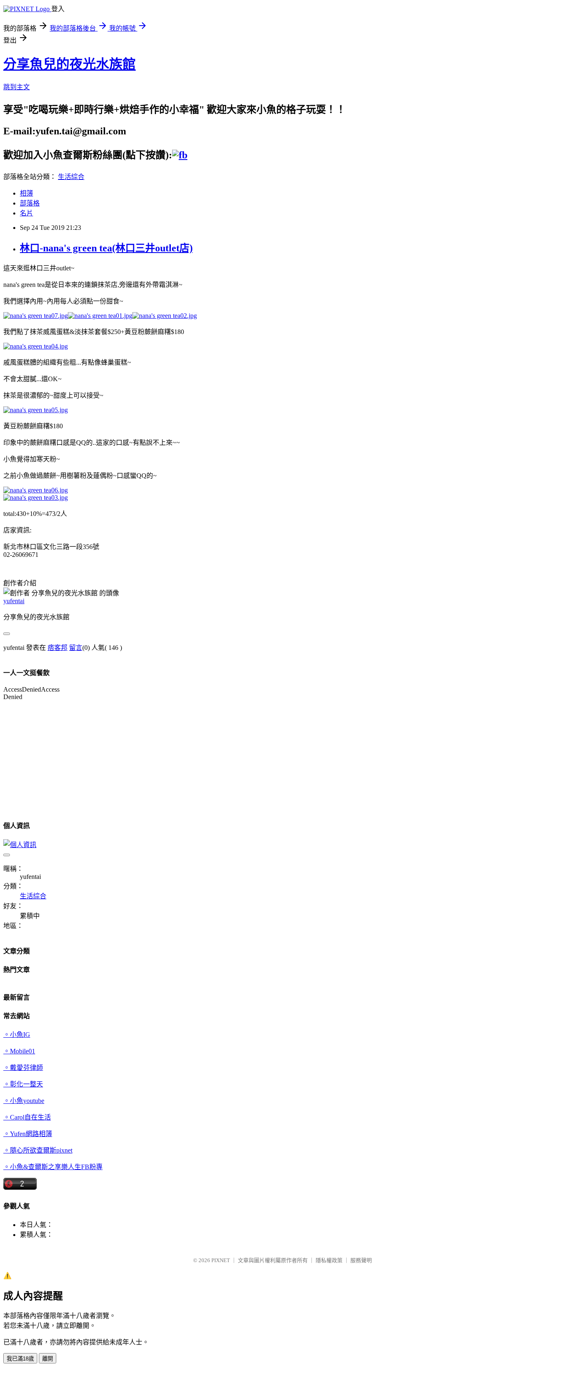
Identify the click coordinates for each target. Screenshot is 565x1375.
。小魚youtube (23, 1100)
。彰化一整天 (23, 1084)
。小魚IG (16, 1034)
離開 (47, 1359)
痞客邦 (57, 647)
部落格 (30, 203)
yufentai (13, 600)
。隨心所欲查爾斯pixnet (37, 1150)
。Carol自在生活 (27, 1117)
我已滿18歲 (20, 1359)
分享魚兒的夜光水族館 (69, 64)
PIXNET (220, 1260)
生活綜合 (71, 176)
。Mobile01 (19, 1051)
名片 (26, 213)
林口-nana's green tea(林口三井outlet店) (106, 248)
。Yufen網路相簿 (27, 1133)
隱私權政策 (329, 1260)
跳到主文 (16, 87)
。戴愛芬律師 (23, 1067)
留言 (75, 647)
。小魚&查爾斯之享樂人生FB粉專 (53, 1166)
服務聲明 (361, 1260)
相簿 (26, 193)
